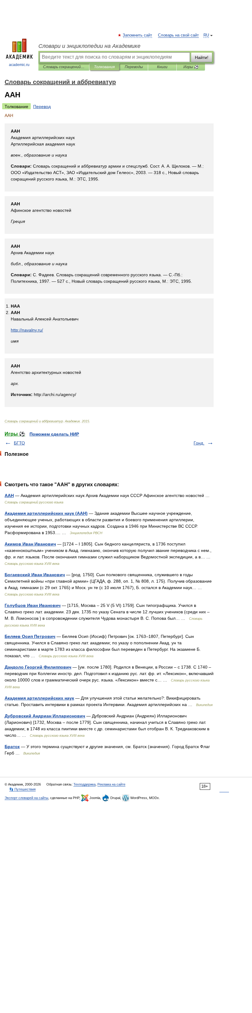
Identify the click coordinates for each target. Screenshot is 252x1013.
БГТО (19, 443)
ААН (9, 495)
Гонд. (199, 443)
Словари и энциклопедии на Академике (89, 46)
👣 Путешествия (22, 789)
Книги (162, 67)
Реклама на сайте (111, 784)
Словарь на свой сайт (178, 35)
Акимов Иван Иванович (30, 543)
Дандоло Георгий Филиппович (38, 667)
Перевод (42, 106)
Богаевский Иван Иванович (35, 574)
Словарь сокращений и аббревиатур (64, 67)
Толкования (104, 67)
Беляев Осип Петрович (30, 636)
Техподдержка (84, 784)
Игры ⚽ (191, 67)
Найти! (201, 57)
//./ (27, 330)
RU (206, 35)
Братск (12, 746)
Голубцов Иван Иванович (33, 605)
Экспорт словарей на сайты (26, 798)
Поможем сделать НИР (54, 434)
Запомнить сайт (137, 35)
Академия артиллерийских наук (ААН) (46, 513)
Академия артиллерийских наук (39, 698)
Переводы (134, 67)
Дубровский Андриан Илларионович (45, 715)
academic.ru (19, 65)
